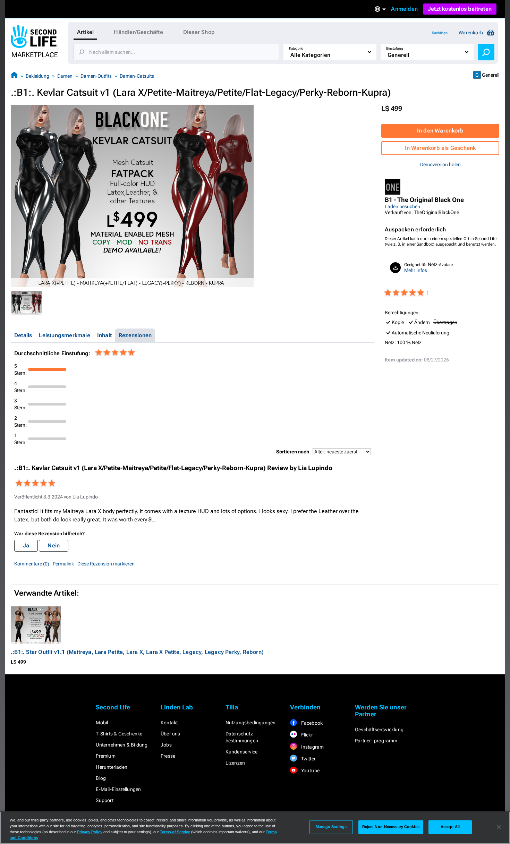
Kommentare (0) (31, 563)
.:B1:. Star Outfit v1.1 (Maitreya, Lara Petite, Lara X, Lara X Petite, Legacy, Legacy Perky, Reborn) (137, 652)
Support (104, 800)
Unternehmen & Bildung (121, 745)
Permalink (63, 563)
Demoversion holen (440, 164)
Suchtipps (440, 33)
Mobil (102, 722)
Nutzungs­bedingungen (251, 722)
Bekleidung (37, 76)
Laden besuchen (402, 206)
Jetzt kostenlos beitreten (460, 9)
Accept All (450, 827)
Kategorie (296, 48)
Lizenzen (235, 763)
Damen (65, 76)
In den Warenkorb (440, 130)
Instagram (312, 747)
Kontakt (169, 722)
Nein (54, 545)
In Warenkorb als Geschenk (440, 148)
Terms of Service (175, 832)
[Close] (499, 827)
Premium (105, 756)
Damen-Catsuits (137, 76)
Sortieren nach (292, 451)
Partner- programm (376, 740)
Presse (168, 756)
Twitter (308, 758)
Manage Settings (331, 827)
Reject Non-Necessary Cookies (390, 827)
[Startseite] (14, 75)
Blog (101, 778)
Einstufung (394, 48)
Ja (26, 545)
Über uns (170, 733)
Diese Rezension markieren (106, 563)
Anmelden (404, 9)
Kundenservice (242, 752)
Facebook (311, 723)
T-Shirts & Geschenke (119, 733)
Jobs (166, 745)
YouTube (310, 770)
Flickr (306, 735)
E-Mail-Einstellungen (118, 789)
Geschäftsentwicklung (379, 729)
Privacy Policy (89, 832)
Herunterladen (111, 767)
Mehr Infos (415, 270)
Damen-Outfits (96, 76)
